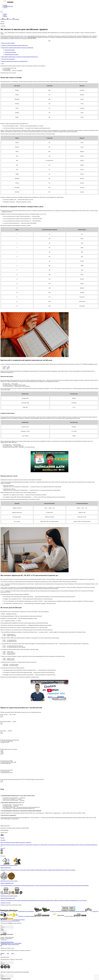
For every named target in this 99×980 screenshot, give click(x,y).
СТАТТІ (5, 7)
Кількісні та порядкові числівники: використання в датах (15, 45)
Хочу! (2, 929)
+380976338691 (4, 944)
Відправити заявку (5, 964)
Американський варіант (10, 52)
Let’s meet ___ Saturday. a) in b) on (6, 732)
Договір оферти (18, 943)
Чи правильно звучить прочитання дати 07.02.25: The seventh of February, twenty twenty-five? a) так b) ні (22, 780)
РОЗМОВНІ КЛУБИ (8, 6)
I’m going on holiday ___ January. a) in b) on (8, 722)
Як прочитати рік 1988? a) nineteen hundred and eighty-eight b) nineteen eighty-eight (8, 762)
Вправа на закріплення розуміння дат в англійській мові (14, 61)
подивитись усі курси (6, 902)
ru (1, 11)
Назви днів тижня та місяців (8, 43)
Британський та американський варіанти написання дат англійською (17, 47)
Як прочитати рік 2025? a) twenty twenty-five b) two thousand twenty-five (7, 771)
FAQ (3, 63)
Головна (5, 5)
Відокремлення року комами (11, 54)
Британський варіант (10, 49)
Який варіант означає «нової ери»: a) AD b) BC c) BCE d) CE (9, 752)
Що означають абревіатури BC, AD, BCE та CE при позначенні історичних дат (20, 56)
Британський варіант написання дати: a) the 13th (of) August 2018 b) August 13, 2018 (10, 741)
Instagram (3, 942)
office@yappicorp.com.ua (13, 944)
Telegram (7, 942)
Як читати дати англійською (8, 59)
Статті (4, 15)
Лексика (5, 16)
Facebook (11, 942)
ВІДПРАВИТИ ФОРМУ (5, 978)
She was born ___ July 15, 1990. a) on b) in (8, 716)
